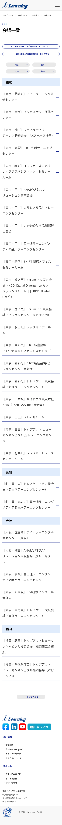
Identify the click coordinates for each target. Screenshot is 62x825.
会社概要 (9, 744)
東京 (17, 64)
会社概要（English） (15, 749)
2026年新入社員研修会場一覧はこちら (32, 53)
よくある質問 (11, 778)
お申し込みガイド (13, 774)
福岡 (43, 71)
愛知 (43, 64)
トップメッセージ (13, 753)
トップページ (7, 15)
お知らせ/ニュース (13, 758)
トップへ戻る (32, 696)
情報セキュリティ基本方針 (13, 791)
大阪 (17, 71)
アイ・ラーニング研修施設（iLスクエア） (33, 46)
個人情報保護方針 (10, 795)
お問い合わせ (11, 782)
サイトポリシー (9, 802)
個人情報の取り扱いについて (14, 798)
